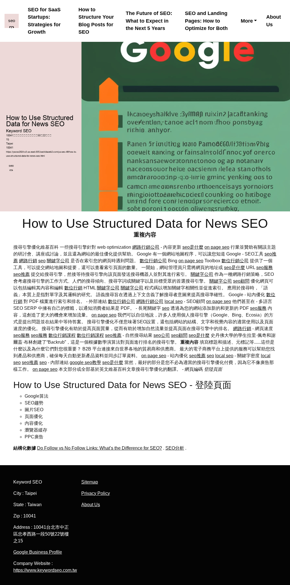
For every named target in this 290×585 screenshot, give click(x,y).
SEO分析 (174, 448)
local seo (174, 301)
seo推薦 (21, 274)
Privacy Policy (95, 493)
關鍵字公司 (58, 260)
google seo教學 (85, 362)
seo (42, 260)
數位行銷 (73, 287)
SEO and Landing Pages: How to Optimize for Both (206, 20)
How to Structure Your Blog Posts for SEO (96, 21)
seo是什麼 (192, 247)
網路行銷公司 (145, 247)
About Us (273, 20)
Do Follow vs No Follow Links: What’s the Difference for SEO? (99, 448)
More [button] (247, 21)
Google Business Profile (37, 552)
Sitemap (89, 482)
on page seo (216, 247)
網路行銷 (28, 260)
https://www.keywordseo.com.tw (45, 570)
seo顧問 (241, 281)
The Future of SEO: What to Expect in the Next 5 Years (149, 20)
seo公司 (161, 335)
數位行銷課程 (62, 335)
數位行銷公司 (153, 260)
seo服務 (264, 267)
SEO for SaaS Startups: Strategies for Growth (44, 21)
